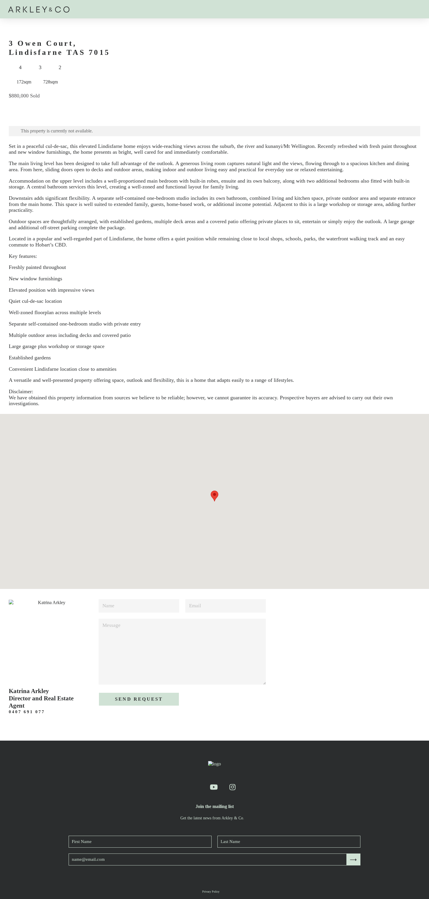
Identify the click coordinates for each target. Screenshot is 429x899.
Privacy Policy (210, 891)
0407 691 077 (27, 711)
